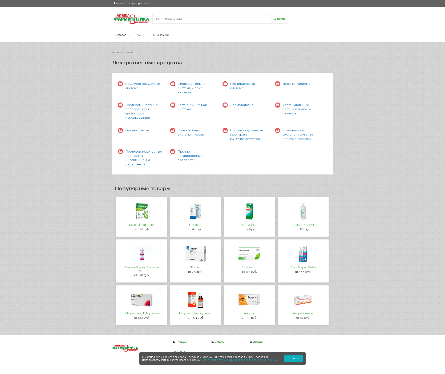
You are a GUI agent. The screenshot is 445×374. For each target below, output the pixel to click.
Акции (141, 35)
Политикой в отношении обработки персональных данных (239, 359)
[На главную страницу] (114, 52)
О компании (161, 35)
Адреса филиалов (139, 3)
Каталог (121, 35)
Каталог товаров (126, 52)
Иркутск (120, 3)
